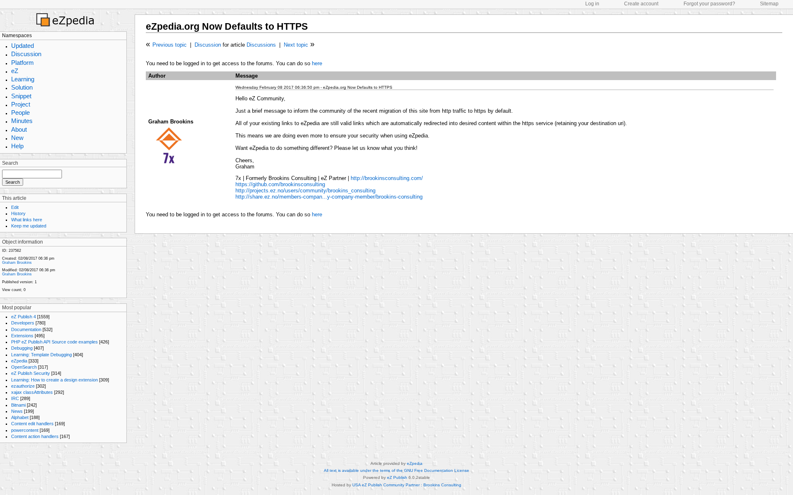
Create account (641, 3)
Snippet (21, 95)
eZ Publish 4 (23, 316)
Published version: (17, 282)
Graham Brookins (17, 263)
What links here (26, 219)
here (317, 63)
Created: (9, 258)
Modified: (10, 270)
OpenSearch (24, 367)
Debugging (22, 348)
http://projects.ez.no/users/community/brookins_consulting (305, 190)
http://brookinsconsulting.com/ (387, 178)
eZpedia (19, 360)
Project (20, 104)
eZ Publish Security (30, 373)
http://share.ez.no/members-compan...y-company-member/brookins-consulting (329, 197)
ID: (4, 251)
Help (17, 145)
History (18, 213)
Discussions (261, 45)
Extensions (22, 335)
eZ (14, 70)
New (17, 137)
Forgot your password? (709, 3)
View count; (12, 290)
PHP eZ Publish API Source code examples (54, 341)
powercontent (24, 430)
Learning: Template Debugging (41, 354)
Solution (22, 87)
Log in (592, 3)
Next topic (296, 45)
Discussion (26, 53)
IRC (15, 398)
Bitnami (18, 405)
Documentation (26, 329)
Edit (15, 207)
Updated (22, 45)
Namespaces (17, 35)
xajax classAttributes (32, 392)
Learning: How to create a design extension (54, 379)
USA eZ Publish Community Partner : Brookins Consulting (406, 485)
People (20, 112)
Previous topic (169, 45)
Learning (22, 79)
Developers (22, 322)
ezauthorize (23, 386)
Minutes (22, 120)
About (19, 129)
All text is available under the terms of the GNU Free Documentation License (396, 470)
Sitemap (769, 3)
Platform (22, 62)
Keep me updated (28, 225)
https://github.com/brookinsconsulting (280, 184)
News (17, 411)
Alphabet (19, 417)
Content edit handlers (32, 423)
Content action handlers (35, 436)
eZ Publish (397, 477)
